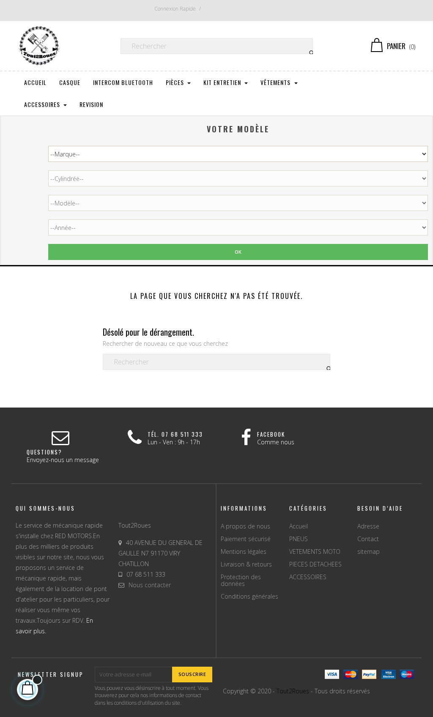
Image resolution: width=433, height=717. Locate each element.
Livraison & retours (246, 564)
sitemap (368, 551)
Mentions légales (243, 551)
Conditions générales (249, 596)
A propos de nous (245, 526)
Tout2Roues (293, 691)
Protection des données (241, 580)
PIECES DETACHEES (315, 564)
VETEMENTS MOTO (314, 551)
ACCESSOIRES (307, 577)
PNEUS (298, 539)
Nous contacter (150, 585)
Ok (238, 252)
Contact (368, 539)
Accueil (298, 526)
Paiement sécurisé (246, 539)
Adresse (368, 526)
